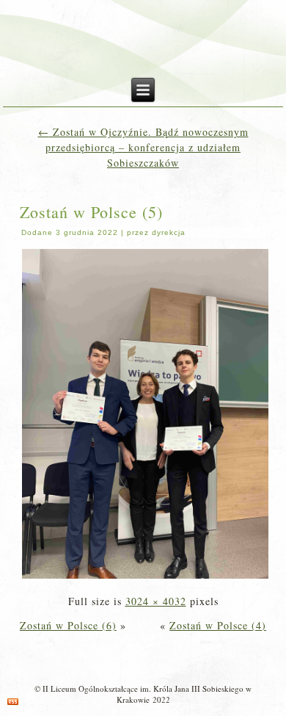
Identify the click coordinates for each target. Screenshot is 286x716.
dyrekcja (169, 232)
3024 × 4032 (155, 601)
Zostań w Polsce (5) (91, 212)
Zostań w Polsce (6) (68, 625)
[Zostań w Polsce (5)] (145, 577)
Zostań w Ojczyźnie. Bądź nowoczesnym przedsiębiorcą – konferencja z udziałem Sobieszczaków (143, 147)
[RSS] (12, 701)
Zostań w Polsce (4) (217, 625)
